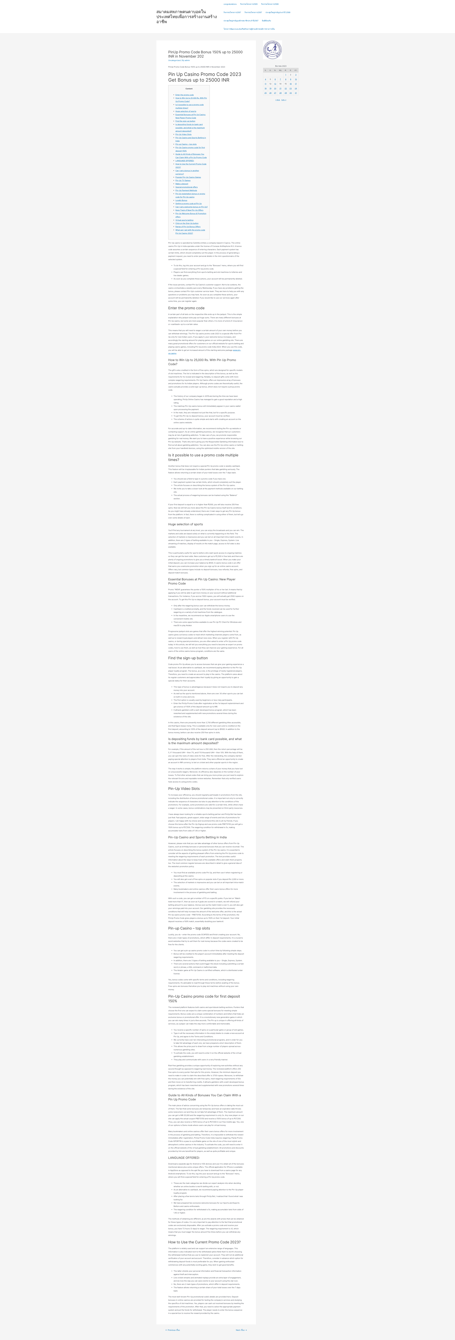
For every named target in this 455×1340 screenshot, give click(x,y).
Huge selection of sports (185, 111)
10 (296, 79)
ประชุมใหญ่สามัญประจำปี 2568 (278, 12)
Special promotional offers (186, 187)
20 (275, 88)
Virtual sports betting (184, 220)
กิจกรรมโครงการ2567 (232, 12)
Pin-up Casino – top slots (186, 144)
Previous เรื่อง (172, 1330)
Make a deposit (181, 184)
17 (296, 84)
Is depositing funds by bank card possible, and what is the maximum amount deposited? (190, 127)
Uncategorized (174, 60)
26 (270, 93)
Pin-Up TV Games (183, 180)
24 (296, 88)
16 (291, 84)
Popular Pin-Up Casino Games (188, 177)
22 (286, 88)
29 (286, 93)
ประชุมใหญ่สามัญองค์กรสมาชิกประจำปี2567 (241, 21)
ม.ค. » (284, 100)
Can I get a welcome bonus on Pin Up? (191, 207)
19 (270, 88)
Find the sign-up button (185, 121)
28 (280, 93)
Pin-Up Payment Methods (186, 190)
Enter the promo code (184, 95)
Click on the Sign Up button (186, 223)
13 (275, 84)
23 (290, 88)
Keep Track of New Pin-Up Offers (189, 210)
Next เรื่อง (241, 1330)
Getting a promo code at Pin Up (188, 203)
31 (296, 93)
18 (265, 88)
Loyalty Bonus (181, 200)
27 (275, 93)
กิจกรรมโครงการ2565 (249, 4)
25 (265, 93)
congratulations (230, 4)
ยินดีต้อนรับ (266, 21)
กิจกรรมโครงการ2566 (270, 4)
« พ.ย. (277, 100)
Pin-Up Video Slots (183, 134)
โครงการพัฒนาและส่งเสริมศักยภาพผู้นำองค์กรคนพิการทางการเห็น (249, 29)
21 (280, 88)
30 (290, 93)
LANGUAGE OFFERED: (184, 161)
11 (265, 84)
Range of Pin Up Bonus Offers (187, 227)
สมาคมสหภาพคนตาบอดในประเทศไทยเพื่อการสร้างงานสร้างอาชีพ (186, 16)
